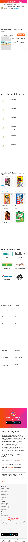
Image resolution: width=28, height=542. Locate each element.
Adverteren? (3, 490)
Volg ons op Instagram (5, 506)
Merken (2, 493)
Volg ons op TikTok (5, 509)
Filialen (14, 4)
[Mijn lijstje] (22, 2)
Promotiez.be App (4, 494)
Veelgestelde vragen (5, 488)
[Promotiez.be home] (9, 1)
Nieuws (2, 499)
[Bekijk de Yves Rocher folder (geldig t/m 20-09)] (6, 43)
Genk (19, 460)
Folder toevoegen (4, 497)
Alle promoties (4, 491)
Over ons (3, 496)
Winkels (4, 4)
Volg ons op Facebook (5, 504)
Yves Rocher (9, 4)
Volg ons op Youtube (5, 507)
